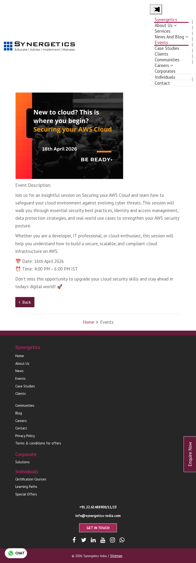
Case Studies (167, 48)
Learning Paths (26, 486)
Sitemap (116, 555)
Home (88, 322)
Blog (18, 413)
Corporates (165, 71)
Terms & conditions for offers (38, 443)
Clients (161, 54)
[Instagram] (112, 540)
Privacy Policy (25, 435)
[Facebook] (74, 540)
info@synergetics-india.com (98, 515)
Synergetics (166, 19)
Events (161, 42)
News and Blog (169, 37)
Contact (162, 83)
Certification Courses (30, 479)
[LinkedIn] (93, 540)
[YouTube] (103, 540)
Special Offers (26, 494)
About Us (164, 25)
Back (26, 302)
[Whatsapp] (122, 540)
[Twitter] (84, 540)
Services (162, 31)
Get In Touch (98, 528)
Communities (167, 60)
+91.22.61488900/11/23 (98, 507)
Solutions (22, 462)
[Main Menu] (156, 9)
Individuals (165, 77)
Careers (162, 65)
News (19, 371)
